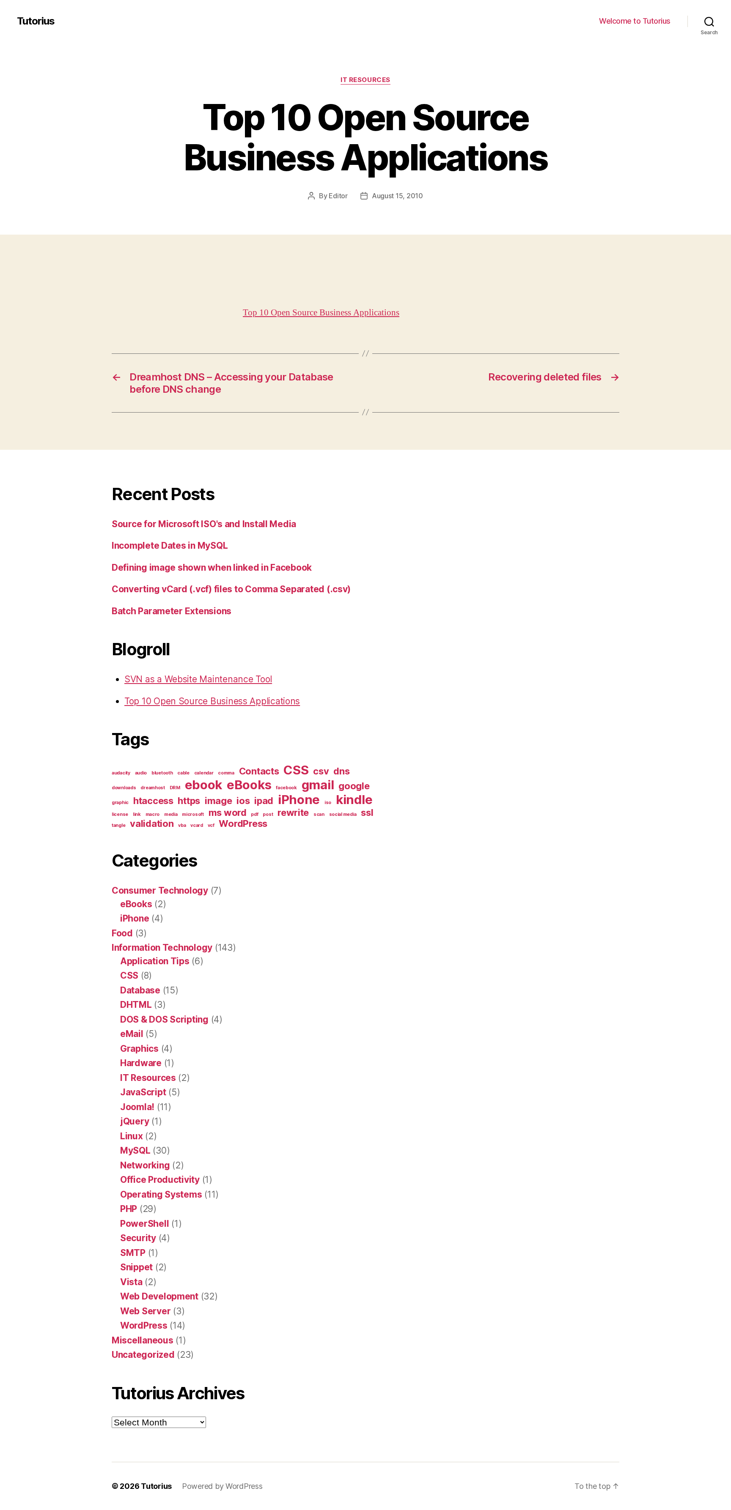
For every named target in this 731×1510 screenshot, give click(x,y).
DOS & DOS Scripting (164, 1019)
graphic (120, 802)
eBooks (249, 784)
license (120, 814)
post (268, 814)
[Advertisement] (123, 285)
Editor (338, 195)
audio (141, 773)
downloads (124, 788)
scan (318, 814)
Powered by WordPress (222, 1486)
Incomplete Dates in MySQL (170, 545)
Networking (145, 1165)
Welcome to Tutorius (635, 20)
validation (151, 823)
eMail (131, 1034)
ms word (228, 812)
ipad (263, 800)
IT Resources (365, 80)
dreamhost (152, 788)
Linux (131, 1136)
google (353, 785)
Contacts (259, 771)
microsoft (193, 814)
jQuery (134, 1121)
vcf (211, 825)
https (189, 800)
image (218, 800)
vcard (196, 825)
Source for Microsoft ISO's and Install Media (204, 524)
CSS (295, 770)
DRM (175, 788)
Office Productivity (160, 1179)
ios (243, 800)
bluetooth (162, 773)
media (171, 814)
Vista (131, 1282)
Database (140, 990)
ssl (367, 812)
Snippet (136, 1267)
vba (182, 825)
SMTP (133, 1252)
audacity (121, 773)
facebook (286, 788)
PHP (128, 1209)
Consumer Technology (160, 890)
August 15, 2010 (397, 195)
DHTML (136, 1004)
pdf (254, 814)
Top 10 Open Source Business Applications (321, 312)
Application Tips (155, 961)
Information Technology (162, 947)
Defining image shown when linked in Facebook (212, 567)
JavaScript (143, 1092)
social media (343, 814)
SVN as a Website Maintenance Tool (198, 679)
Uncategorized (143, 1354)
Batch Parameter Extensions (171, 611)
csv (321, 771)
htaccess (153, 800)
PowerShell (144, 1223)
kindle (354, 799)
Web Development (159, 1296)
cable (183, 773)
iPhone (299, 799)
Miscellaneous (142, 1340)
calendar (204, 773)
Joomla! (137, 1107)
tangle (118, 825)
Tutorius (36, 21)
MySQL (135, 1150)
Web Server (145, 1311)
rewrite (293, 812)
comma (226, 773)
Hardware (141, 1063)
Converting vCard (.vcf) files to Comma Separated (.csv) (231, 589)
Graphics (139, 1048)
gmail (318, 784)
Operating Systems (161, 1194)
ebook (204, 784)
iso (327, 802)
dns (341, 771)
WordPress (243, 823)
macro (153, 814)
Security (138, 1238)
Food (122, 933)
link (137, 814)
